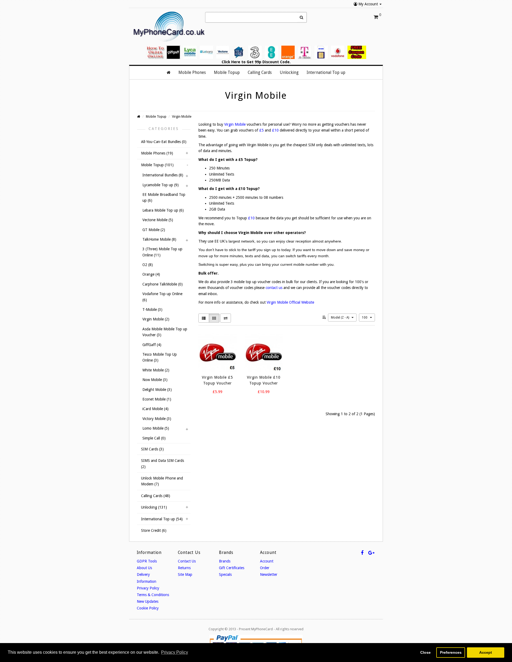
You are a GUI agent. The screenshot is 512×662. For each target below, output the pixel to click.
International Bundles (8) (162, 175)
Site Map (185, 574)
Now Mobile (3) (154, 380)
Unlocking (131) (154, 507)
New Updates (147, 601)
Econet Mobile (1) (156, 399)
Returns (184, 568)
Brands (224, 561)
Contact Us (187, 561)
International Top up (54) (162, 519)
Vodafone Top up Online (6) (162, 297)
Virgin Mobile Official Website (290, 302)
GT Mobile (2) (153, 230)
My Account (368, 4)
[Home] (168, 72)
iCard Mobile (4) (155, 409)
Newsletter (268, 574)
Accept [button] (485, 652)
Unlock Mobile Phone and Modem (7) (162, 481)
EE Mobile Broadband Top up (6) (163, 197)
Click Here (231, 62)
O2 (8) (147, 265)
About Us (144, 568)
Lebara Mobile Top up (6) (163, 210)
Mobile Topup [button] (227, 72)
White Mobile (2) (155, 370)
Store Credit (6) (153, 530)
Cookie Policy (148, 608)
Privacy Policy (148, 588)
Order (264, 568)
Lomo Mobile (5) (155, 428)
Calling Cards (260, 72)
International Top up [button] (326, 72)
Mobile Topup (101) (157, 165)
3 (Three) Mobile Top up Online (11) (162, 252)
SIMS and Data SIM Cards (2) (162, 463)
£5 (261, 130)
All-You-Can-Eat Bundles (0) (163, 142)
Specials (225, 574)
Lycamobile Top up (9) (160, 185)
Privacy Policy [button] (174, 652)
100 (365, 317)
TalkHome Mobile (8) (159, 239)
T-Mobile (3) (152, 309)
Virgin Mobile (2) (155, 319)
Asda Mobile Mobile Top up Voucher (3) (164, 332)
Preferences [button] (451, 652)
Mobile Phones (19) (157, 153)
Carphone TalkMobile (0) (162, 284)
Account (266, 561)
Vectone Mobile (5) (157, 220)
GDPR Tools (147, 561)
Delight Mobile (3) (157, 389)
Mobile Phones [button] (192, 72)
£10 (275, 130)
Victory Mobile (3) (156, 419)
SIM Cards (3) (152, 449)
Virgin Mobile (181, 116)
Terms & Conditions (153, 595)
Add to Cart (213, 401)
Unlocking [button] (289, 72)
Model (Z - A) (340, 317)
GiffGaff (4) (151, 345)
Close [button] (425, 652)
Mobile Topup (156, 116)
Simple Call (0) (154, 438)
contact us (274, 288)
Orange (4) (151, 274)
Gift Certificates (231, 568)
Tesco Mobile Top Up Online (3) (159, 357)
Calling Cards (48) (155, 496)
